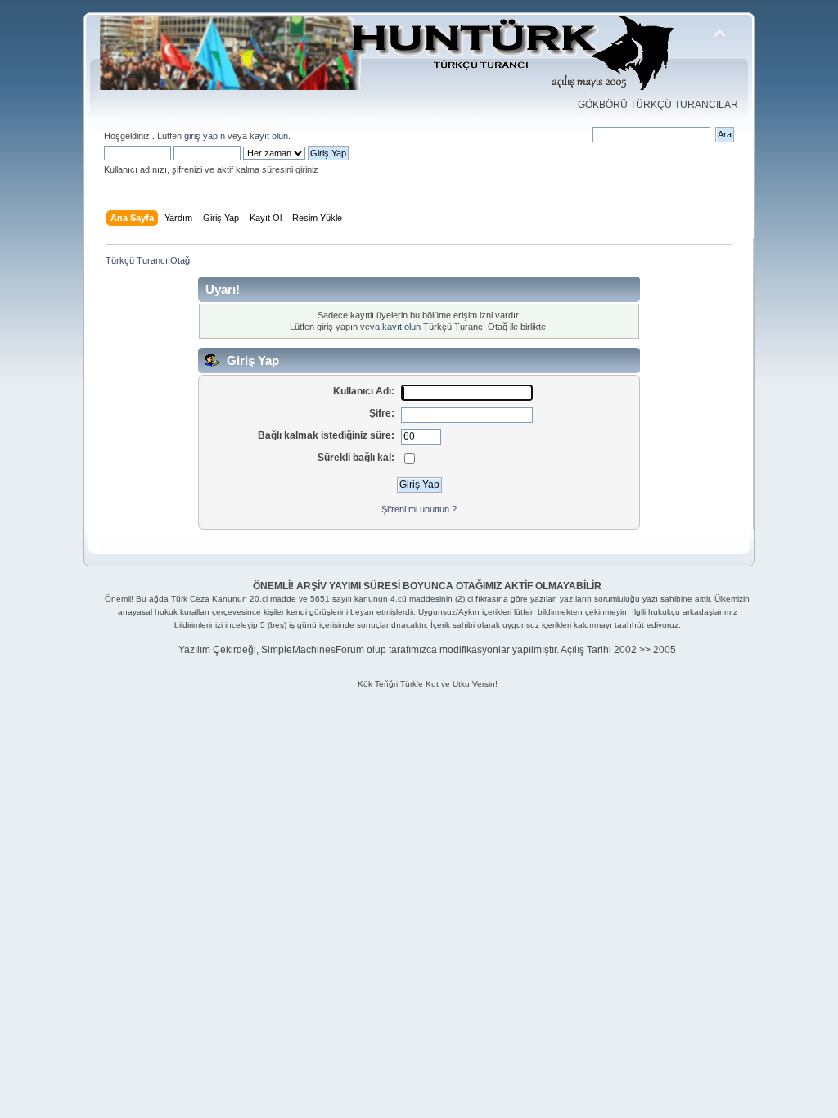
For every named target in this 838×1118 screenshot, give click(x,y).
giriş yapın (204, 136)
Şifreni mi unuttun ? (419, 509)
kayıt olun (269, 136)
